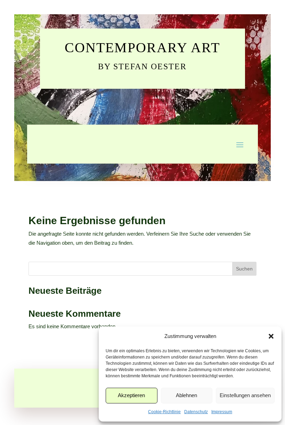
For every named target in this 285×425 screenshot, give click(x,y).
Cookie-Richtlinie (164, 411)
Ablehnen (186, 395)
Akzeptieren (131, 395)
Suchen (244, 268)
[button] (271, 336)
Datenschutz (196, 411)
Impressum (221, 411)
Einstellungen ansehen (245, 395)
